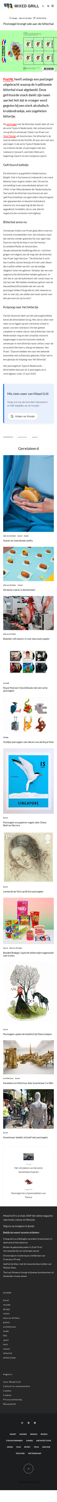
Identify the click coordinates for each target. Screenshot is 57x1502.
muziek (6, 683)
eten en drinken (25, 18)
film (5, 1335)
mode (26, 536)
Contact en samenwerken (16, 1386)
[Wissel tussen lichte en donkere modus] (43, 6)
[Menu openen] (52, 6)
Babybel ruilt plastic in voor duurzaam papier (26, 638)
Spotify (30, 1226)
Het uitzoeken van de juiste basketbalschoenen (28, 1168)
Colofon (7, 1390)
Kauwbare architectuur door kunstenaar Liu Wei (28, 1083)
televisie (7, 1353)
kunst (20, 536)
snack (35, 437)
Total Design (9, 136)
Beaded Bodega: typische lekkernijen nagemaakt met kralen (28, 954)
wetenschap (9, 1357)
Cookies (7, 1395)
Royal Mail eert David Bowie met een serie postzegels (25, 689)
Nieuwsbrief (9, 1404)
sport (6, 1340)
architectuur (8, 1078)
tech (5, 1344)
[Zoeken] (48, 6)
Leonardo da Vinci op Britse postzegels (23, 891)
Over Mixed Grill (12, 1382)
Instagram (20, 1226)
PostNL (8, 79)
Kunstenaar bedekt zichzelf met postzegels (25, 1137)
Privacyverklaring (12, 1399)
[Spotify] (35, 1423)
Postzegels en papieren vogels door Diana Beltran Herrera (24, 824)
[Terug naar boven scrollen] (28, 1468)
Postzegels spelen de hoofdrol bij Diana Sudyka (27, 1034)
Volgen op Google (25, 416)
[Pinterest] (28, 1423)
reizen (20, 585)
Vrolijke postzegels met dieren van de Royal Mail (28, 742)
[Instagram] (22, 1423)
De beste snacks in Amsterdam (19, 589)
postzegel (12, 124)
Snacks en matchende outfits (18, 540)
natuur (6, 1349)
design (14, 18)
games (6, 1322)
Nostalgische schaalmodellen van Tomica (28, 1193)
